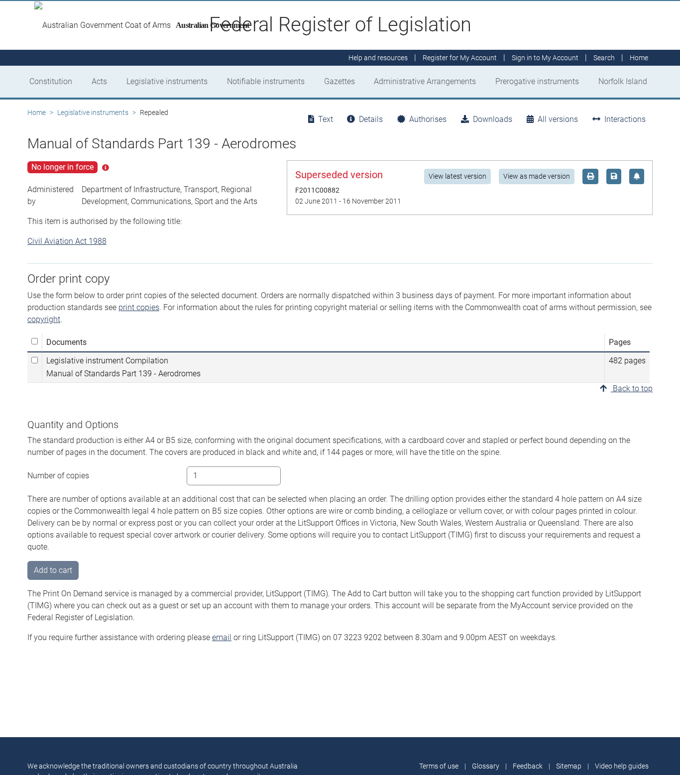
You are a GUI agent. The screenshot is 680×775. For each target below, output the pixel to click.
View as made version (536, 176)
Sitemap (568, 766)
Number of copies (58, 475)
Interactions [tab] (625, 119)
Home (36, 112)
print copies (138, 307)
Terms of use (438, 766)
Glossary (485, 766)
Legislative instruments (167, 81)
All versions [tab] (558, 119)
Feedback (528, 766)
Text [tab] (325, 119)
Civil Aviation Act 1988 (67, 241)
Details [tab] (371, 119)
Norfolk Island (622, 81)
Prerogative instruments (537, 81)
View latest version (457, 176)
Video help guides (622, 766)
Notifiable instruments (266, 81)
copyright (43, 319)
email (221, 637)
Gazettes (339, 81)
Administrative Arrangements (425, 81)
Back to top (632, 388)
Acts (99, 81)
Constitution (50, 81)
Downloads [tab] (492, 119)
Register (460, 58)
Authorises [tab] (428, 119)
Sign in (545, 58)
